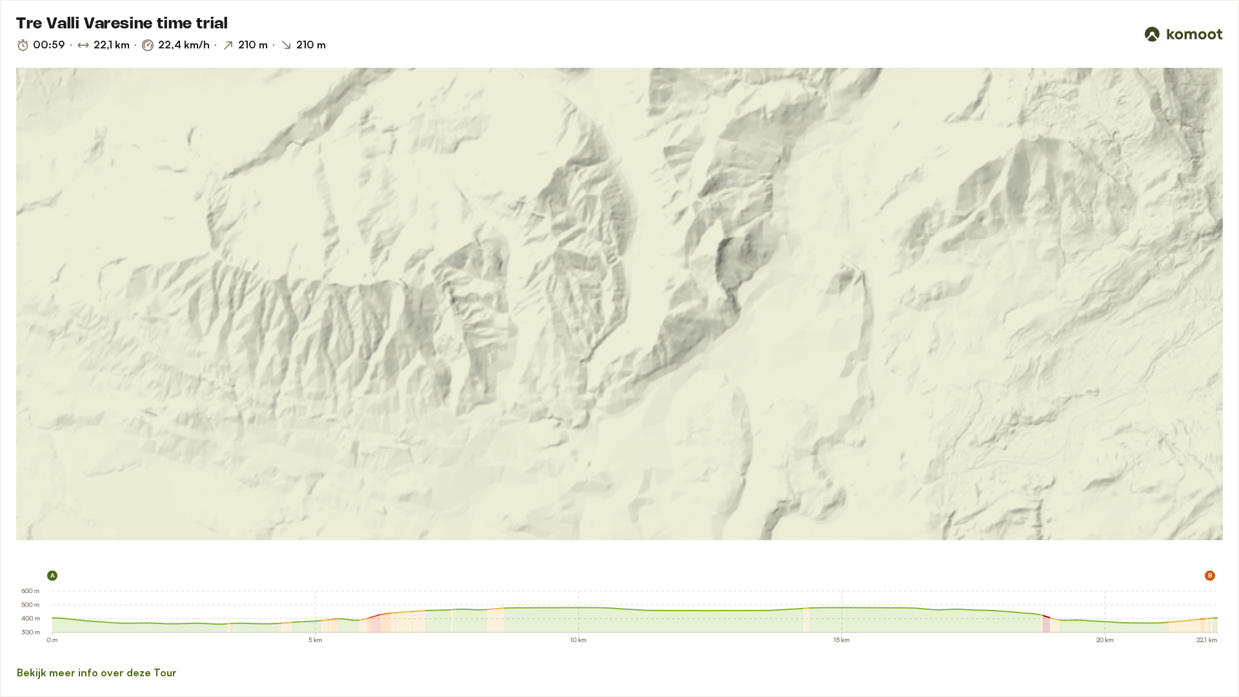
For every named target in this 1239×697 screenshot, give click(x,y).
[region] (619, 304)
